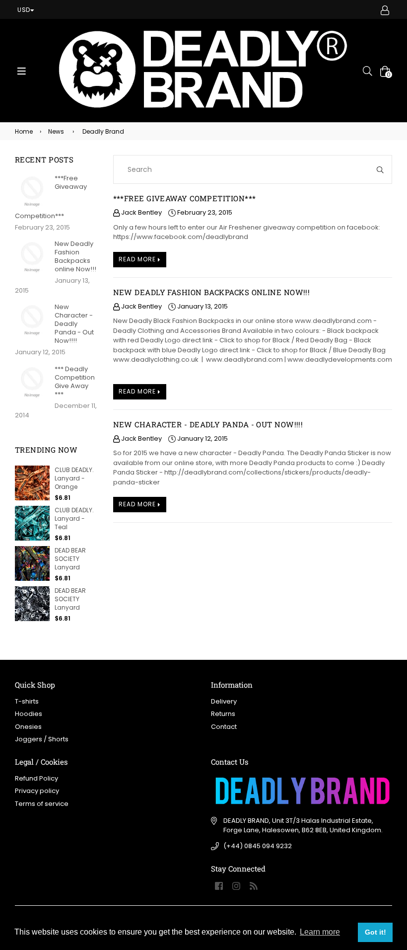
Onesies (28, 726)
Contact (224, 726)
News (56, 131)
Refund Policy (36, 778)
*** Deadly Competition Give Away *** (75, 381)
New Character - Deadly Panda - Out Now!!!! (208, 424)
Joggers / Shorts (41, 739)
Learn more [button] (320, 932)
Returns (223, 713)
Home (24, 131)
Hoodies (28, 713)
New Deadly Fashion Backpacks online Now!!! (211, 292)
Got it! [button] (375, 932)
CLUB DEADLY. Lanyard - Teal (74, 518)
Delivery (224, 701)
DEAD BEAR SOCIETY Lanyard (70, 558)
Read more (138, 259)
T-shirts (27, 701)
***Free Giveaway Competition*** (184, 198)
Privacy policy (37, 790)
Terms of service (41, 803)
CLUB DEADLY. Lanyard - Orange (74, 478)
